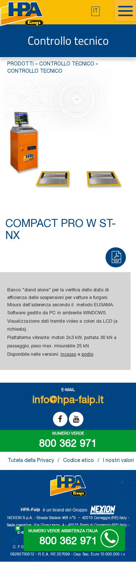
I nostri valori (118, 460)
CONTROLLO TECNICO (66, 64)
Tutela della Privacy (31, 460)
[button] (95, 11)
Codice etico (78, 460)
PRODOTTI (20, 64)
